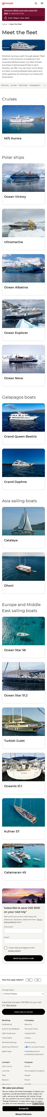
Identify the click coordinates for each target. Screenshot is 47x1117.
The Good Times (31, 1029)
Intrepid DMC (30, 1033)
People (27, 1075)
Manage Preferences (23, 1114)
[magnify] (36, 3)
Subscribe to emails (23, 1012)
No (38, 980)
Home (4, 24)
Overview (5, 85)
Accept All (23, 1109)
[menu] (42, 3)
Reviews (5, 1080)
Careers (28, 1038)
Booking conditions (10, 1047)
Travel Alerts (7, 1038)
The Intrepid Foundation (35, 1071)
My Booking (7, 1024)
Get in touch (7, 1066)
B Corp (27, 1066)
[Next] (44, 85)
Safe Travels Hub (9, 1033)
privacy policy (14, 951)
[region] (23, 1100)
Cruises (14, 85)
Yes (29, 980)
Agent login (7, 1051)
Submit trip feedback (10, 1029)
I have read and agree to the (21, 949)
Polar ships (23, 85)
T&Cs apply (11, 1005)
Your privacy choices (36, 1047)
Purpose (29, 1062)
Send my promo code (23, 958)
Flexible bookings (9, 1042)
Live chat (5, 1071)
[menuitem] (7, 3)
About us (28, 1024)
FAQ (4, 1075)
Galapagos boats (36, 85)
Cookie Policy (38, 1104)
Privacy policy (30, 1042)
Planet (27, 1080)
